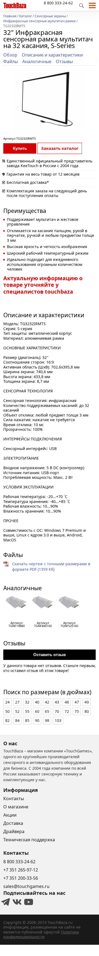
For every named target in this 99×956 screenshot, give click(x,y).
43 (57, 702)
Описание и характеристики (52, 55)
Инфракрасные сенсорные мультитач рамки (39, 21)
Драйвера (13, 831)
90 (37, 720)
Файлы (10, 61)
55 (27, 711)
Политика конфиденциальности (41, 934)
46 (67, 702)
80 (86, 711)
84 (17, 720)
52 (17, 711)
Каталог (25, 16)
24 (7, 702)
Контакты (13, 798)
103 (58, 720)
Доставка (13, 823)
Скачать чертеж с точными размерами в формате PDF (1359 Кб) (51, 566)
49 (86, 702)
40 (37, 702)
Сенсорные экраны (50, 16)
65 (47, 711)
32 (27, 702)
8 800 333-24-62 (58, 2)
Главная (9, 16)
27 (17, 702)
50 (7, 711)
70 (57, 711)
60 (37, 711)
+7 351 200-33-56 (20, 878)
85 (27, 720)
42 (47, 702)
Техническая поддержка (29, 840)
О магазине (15, 807)
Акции (9, 815)
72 (67, 711)
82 (7, 720)
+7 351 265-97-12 (20, 870)
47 (77, 702)
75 (77, 711)
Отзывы (64, 61)
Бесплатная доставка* (28, 182)
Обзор (10, 55)
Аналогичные (36, 61)
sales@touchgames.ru (26, 886)
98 (47, 720)
